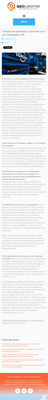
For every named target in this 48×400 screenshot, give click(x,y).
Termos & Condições (19, 380)
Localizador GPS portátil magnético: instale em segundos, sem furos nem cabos (21, 345)
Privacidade (38, 382)
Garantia (8, 382)
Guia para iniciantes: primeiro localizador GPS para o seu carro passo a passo (22, 361)
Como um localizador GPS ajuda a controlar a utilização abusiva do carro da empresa (20, 355)
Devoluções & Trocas (19, 382)
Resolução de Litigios (10, 384)
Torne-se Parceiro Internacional (35, 384)
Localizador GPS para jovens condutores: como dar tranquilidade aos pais (22, 350)
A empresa (8, 380)
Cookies (20, 384)
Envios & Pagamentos (35, 380)
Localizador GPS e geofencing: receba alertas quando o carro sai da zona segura (23, 366)
